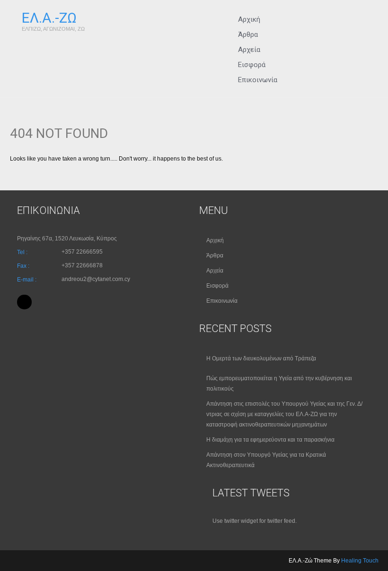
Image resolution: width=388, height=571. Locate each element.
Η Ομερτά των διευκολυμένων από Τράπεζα (261, 358)
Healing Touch (360, 560)
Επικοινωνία (257, 80)
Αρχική (215, 240)
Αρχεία (214, 270)
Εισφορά (217, 285)
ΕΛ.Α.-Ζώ (49, 17)
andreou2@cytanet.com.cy (96, 279)
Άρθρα (214, 255)
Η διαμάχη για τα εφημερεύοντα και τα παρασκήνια (270, 439)
